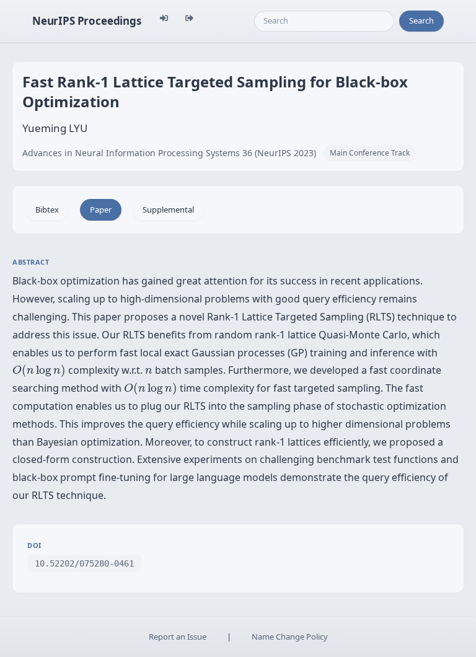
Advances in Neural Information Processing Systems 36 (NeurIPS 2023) (169, 153)
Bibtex (47, 209)
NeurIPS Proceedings (86, 21)
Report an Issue (177, 636)
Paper (101, 209)
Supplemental (168, 209)
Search (421, 20)
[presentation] (39, 370)
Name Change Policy (290, 636)
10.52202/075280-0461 (84, 563)
